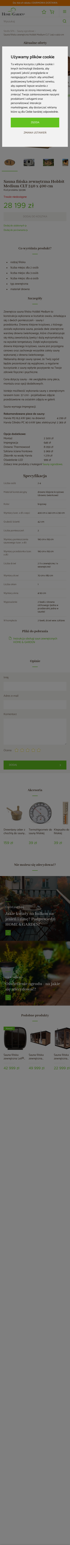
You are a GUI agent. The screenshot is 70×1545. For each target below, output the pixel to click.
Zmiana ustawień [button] (35, 132)
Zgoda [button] (35, 122)
